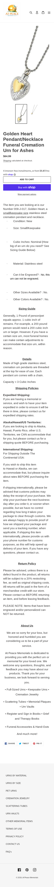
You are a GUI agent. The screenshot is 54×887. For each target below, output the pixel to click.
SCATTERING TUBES (16, 806)
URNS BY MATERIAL (16, 775)
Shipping (7, 160)
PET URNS (11, 791)
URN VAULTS (12, 813)
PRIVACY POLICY (15, 836)
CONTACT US (13, 844)
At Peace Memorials (30, 878)
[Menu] (49, 12)
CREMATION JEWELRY (18, 798)
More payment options (27, 194)
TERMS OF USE (14, 829)
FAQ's (9, 851)
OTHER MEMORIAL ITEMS (19, 821)
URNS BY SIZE (13, 783)
